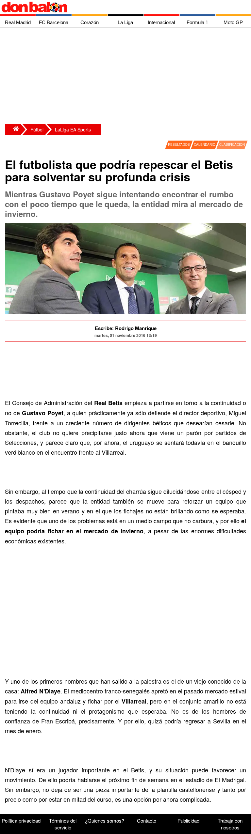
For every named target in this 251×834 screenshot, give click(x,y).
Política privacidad (21, 820)
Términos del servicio (62, 824)
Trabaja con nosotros (230, 824)
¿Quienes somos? (104, 820)
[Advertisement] (127, 76)
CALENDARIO (204, 144)
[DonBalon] (13, 129)
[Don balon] (118, 7)
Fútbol (36, 129)
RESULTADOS (179, 144)
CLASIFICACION (232, 144)
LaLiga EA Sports (73, 129)
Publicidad (188, 820)
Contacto (146, 820)
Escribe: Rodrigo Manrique (126, 328)
